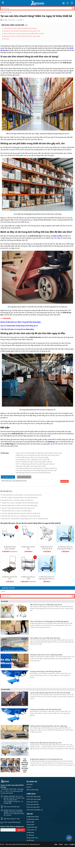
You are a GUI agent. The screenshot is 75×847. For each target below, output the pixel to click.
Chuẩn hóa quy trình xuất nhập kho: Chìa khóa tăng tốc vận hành (22, 495)
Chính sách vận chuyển (34, 799)
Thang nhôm (30, 824)
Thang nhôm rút (32, 830)
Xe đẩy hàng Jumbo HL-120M (28, 578)
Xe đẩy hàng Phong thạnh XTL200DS (10, 548)
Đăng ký (20, 830)
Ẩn (26, 25)
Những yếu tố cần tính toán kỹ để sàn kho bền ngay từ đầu (22, 36)
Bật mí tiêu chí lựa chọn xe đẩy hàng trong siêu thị (46, 604)
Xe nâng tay (30, 835)
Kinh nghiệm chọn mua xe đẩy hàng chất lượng (45, 638)
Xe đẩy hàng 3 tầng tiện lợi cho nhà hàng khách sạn (46, 759)
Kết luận (6, 39)
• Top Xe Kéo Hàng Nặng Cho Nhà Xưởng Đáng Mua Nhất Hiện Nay (35, 470)
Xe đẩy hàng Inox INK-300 (28, 548)
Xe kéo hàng (30, 840)
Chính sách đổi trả (32, 802)
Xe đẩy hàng (30, 832)
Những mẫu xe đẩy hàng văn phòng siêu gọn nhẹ (45, 743)
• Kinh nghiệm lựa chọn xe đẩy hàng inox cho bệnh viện (32, 459)
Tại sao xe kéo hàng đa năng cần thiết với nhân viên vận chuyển (50, 693)
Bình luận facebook (24, 477)
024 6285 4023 (15, 806)
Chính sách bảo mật (33, 804)
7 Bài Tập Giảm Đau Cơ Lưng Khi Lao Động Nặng (16, 511)
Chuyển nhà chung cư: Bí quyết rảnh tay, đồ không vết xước (20, 503)
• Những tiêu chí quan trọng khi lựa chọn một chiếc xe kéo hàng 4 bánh (37, 455)
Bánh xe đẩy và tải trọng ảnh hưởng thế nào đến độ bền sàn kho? (24, 33)
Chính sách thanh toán (34, 796)
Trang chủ (3, 12)
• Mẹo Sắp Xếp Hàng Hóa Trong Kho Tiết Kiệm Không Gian (33, 472)
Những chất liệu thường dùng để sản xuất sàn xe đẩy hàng (48, 726)
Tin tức (10, 12)
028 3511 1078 (15, 819)
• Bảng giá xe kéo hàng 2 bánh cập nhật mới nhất (30, 466)
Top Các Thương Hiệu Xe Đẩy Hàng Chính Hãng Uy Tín (18, 508)
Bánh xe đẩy (30, 822)
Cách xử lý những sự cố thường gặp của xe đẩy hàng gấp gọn (49, 621)
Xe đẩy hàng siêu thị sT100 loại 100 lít (47, 548)
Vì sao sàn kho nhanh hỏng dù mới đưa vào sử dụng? (20, 28)
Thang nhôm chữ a (32, 838)
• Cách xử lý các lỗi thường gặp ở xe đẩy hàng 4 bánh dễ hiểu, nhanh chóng (38, 453)
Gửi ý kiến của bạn (8, 477)
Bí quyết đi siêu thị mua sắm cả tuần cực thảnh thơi (17, 500)
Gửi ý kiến (64, 481)
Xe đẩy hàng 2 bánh (33, 819)
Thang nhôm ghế (32, 827)
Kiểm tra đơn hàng (32, 790)
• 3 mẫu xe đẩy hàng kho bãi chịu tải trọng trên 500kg (31, 457)
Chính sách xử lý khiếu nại (35, 810)
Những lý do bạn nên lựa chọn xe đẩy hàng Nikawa (46, 655)
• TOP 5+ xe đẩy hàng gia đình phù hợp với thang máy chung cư (35, 464)
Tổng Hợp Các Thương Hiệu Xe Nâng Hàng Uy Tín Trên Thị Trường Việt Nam (25, 518)
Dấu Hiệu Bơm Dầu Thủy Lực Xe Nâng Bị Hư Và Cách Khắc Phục (21, 516)
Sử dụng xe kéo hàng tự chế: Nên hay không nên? (45, 671)
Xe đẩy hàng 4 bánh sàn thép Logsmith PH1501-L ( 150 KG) (47, 578)
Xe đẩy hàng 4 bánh (33, 816)
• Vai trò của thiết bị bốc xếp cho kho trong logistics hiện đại (33, 462)
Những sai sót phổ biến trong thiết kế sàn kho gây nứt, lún (22, 31)
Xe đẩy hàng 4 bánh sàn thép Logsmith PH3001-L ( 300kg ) (65, 548)
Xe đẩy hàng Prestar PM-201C (9, 578)
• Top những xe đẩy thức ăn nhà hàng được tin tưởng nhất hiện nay (36, 468)
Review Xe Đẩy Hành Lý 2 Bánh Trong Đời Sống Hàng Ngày (19, 505)
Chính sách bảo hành (33, 807)
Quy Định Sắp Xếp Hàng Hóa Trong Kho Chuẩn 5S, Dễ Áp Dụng (21, 513)
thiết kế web (20, 844)
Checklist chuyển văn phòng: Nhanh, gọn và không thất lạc (20, 497)
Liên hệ (29, 787)
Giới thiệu (30, 784)
